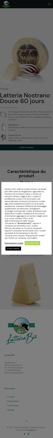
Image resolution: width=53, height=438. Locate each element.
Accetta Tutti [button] (32, 243)
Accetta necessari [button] (13, 248)
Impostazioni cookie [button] (14, 243)
